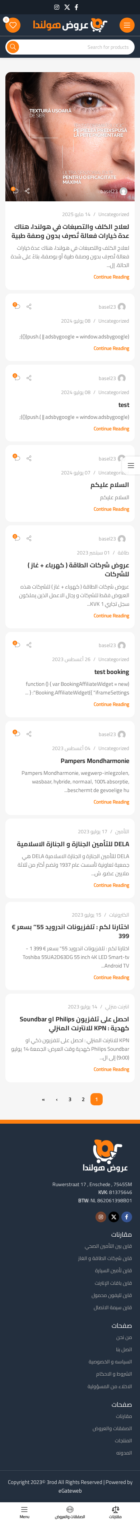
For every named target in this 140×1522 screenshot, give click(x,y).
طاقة (123, 552)
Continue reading (111, 276)
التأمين (122, 831)
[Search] (13, 47)
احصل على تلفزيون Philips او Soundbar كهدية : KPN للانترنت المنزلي (74, 1023)
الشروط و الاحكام (114, 1373)
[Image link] (105, 1155)
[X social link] (67, 7)
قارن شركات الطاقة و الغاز (105, 1258)
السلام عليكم (109, 485)
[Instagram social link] (57, 7)
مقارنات (124, 1416)
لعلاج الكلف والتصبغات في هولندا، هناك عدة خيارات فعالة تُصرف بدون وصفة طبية (70, 231)
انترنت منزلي (117, 1006)
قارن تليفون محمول (112, 1295)
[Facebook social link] (76, 7)
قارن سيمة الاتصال (113, 1307)
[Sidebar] (131, 465)
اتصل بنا (124, 1349)
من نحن (124, 1337)
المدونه (124, 1452)
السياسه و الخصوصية (110, 1361)
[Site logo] (70, 24)
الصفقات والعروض (112, 1428)
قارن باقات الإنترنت (113, 1283)
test (123, 405)
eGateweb (70, 1490)
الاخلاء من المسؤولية (110, 1386)
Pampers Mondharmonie (95, 761)
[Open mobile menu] (127, 25)
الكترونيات (119, 914)
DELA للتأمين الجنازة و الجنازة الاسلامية (73, 844)
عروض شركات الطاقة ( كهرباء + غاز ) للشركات (78, 569)
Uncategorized (113, 214)
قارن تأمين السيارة (113, 1270)
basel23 (109, 191)
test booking (111, 672)
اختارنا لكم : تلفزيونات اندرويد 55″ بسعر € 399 (70, 931)
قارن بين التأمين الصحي (108, 1246)
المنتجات (123, 1440)
